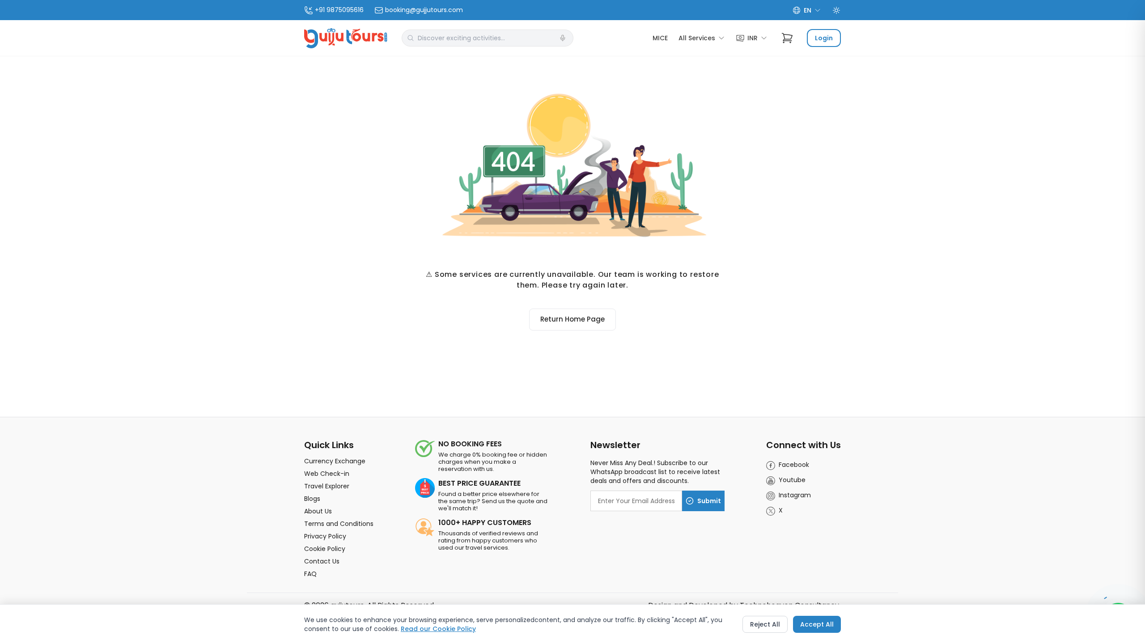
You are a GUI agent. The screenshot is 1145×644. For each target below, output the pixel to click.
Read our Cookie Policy (438, 628)
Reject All (765, 624)
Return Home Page (572, 319)
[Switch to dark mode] (836, 10)
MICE (660, 38)
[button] (562, 38)
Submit (709, 500)
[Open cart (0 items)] (787, 38)
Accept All (817, 624)
